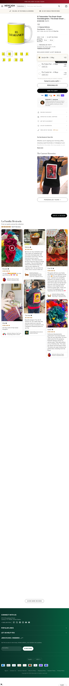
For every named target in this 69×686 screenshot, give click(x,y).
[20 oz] (51, 42)
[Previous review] (39, 102)
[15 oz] (45, 42)
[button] (34, 11)
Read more (40, 147)
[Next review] (66, 102)
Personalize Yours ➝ (52, 200)
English (30, 659)
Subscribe (28, 648)
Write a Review (59, 215)
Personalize (52, 85)
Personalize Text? (45, 44)
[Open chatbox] (1, 684)
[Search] (59, 6)
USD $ (37, 659)
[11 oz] (39, 42)
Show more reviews (34, 601)
